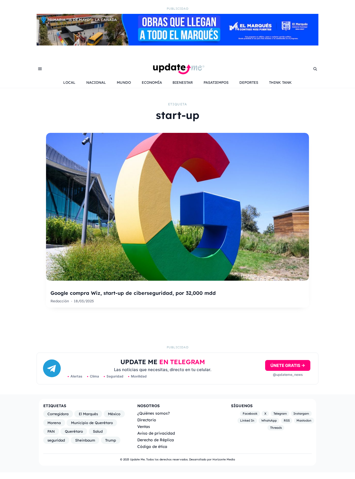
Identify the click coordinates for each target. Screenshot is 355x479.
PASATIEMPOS (216, 82)
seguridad (56, 440)
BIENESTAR (183, 82)
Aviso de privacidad (156, 433)
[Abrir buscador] (315, 68)
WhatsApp (269, 421)
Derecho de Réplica (155, 439)
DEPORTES (248, 82)
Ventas (143, 426)
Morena (54, 422)
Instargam (301, 413)
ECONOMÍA (152, 82)
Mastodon (303, 421)
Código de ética (152, 446)
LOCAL (69, 82)
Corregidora (58, 414)
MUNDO (124, 82)
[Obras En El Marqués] (177, 44)
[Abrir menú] (40, 68)
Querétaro (74, 431)
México (114, 414)
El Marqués (88, 414)
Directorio (146, 419)
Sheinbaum (85, 440)
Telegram (280, 413)
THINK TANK (280, 82)
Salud (98, 431)
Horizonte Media (223, 459)
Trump (110, 440)
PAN (51, 431)
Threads (276, 428)
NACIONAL (96, 82)
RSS (287, 421)
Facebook (250, 413)
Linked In (247, 421)
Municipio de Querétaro (92, 422)
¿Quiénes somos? (153, 413)
